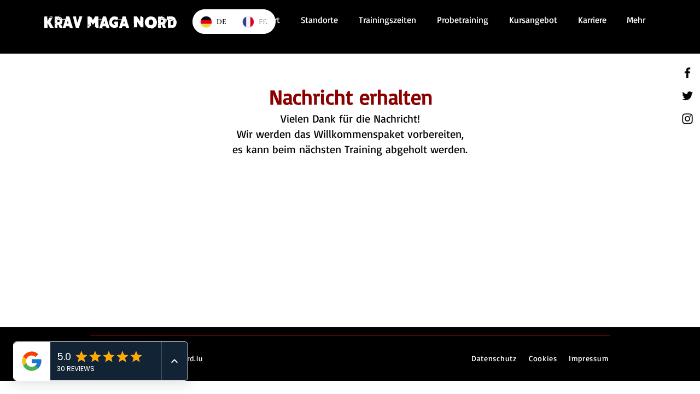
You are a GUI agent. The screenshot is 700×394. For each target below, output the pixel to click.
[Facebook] (687, 73)
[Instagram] (687, 119)
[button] (385, 19)
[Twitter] (687, 96)
